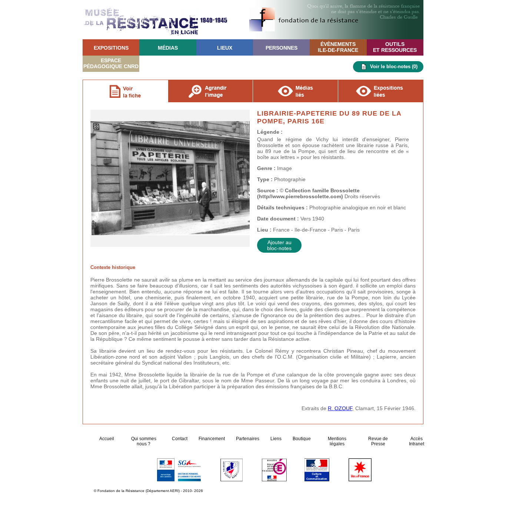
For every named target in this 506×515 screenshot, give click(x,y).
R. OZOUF (340, 408)
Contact (179, 438)
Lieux (224, 48)
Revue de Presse (378, 441)
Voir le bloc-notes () (393, 66)
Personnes (281, 48)
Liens (276, 438)
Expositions (111, 48)
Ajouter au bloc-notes (279, 245)
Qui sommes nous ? (143, 441)
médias (168, 48)
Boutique (302, 438)
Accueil (107, 438)
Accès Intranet (416, 441)
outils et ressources (395, 47)
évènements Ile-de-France (338, 47)
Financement (212, 438)
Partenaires (247, 438)
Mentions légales (337, 441)
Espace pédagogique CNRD (111, 63)
